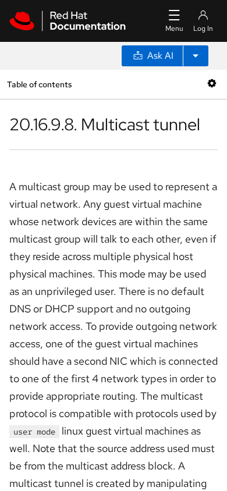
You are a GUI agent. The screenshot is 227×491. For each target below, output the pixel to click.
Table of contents (39, 84)
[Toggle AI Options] (195, 55)
